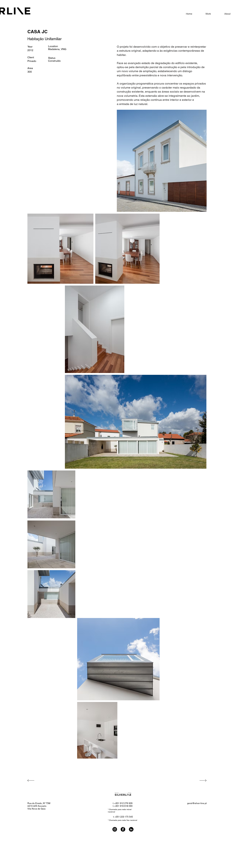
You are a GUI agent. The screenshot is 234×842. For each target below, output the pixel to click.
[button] (94, 329)
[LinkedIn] (131, 829)
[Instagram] (114, 829)
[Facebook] (123, 829)
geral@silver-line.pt (197, 803)
